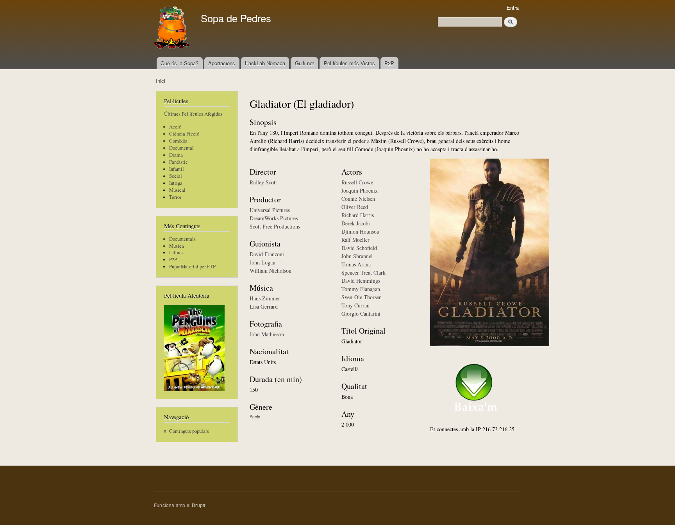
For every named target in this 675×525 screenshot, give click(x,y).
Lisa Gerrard (264, 306)
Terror (175, 197)
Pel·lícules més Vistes (349, 63)
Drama (176, 155)
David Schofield (359, 248)
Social (175, 176)
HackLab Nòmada (265, 63)
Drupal (199, 505)
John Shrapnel (357, 256)
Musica (176, 246)
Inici (160, 80)
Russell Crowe (357, 182)
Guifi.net (304, 63)
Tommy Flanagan (360, 289)
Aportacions (221, 63)
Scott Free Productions (275, 226)
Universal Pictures (270, 210)
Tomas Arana (356, 264)
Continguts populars (189, 431)
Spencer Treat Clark (363, 272)
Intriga (175, 183)
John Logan (262, 262)
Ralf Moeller (355, 239)
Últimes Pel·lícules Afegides (193, 114)
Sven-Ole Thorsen (361, 297)
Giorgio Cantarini (360, 313)
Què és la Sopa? (179, 63)
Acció (175, 126)
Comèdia (178, 141)
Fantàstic (178, 162)
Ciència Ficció (184, 133)
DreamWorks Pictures (274, 218)
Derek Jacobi (355, 223)
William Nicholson (270, 270)
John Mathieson (267, 334)
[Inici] (172, 28)
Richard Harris (357, 215)
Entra (513, 7)
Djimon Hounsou (360, 231)
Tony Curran (355, 305)
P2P (389, 63)
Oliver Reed (354, 207)
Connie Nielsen (358, 198)
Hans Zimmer (265, 298)
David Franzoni (267, 254)
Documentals (182, 239)
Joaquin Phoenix (359, 190)
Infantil (176, 169)
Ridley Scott (263, 182)
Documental (181, 148)
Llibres (176, 252)
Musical (177, 190)
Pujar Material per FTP (192, 266)
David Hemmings (360, 280)
